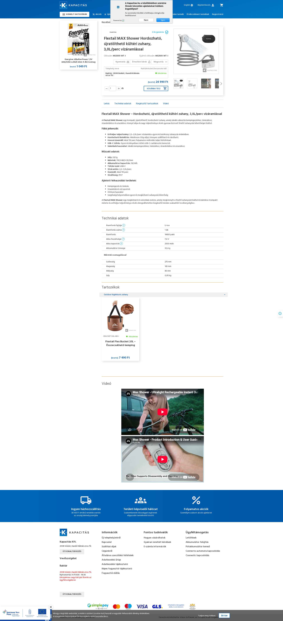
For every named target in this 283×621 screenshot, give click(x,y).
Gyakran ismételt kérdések (157, 542)
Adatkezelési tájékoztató (115, 564)
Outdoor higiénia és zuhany (116, 294)
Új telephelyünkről (111, 538)
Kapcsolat (107, 542)
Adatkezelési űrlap (111, 560)
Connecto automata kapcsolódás (203, 551)
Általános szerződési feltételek (118, 555)
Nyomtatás (120, 62)
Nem (146, 20)
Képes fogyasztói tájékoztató (117, 569)
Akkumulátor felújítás (197, 542)
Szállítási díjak (109, 547)
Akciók (99, 14)
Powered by (117, 20)
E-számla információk (155, 547)
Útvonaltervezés (72, 551)
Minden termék (177, 14)
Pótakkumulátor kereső (198, 547)
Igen (163, 20)
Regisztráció (217, 14)
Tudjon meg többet (207, 615)
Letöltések (191, 538)
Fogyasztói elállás (111, 573)
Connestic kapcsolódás (197, 555)
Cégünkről (107, 551)
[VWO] (125, 20)
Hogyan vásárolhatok (154, 538)
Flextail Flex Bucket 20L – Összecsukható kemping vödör (120, 343)
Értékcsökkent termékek (198, 14)
